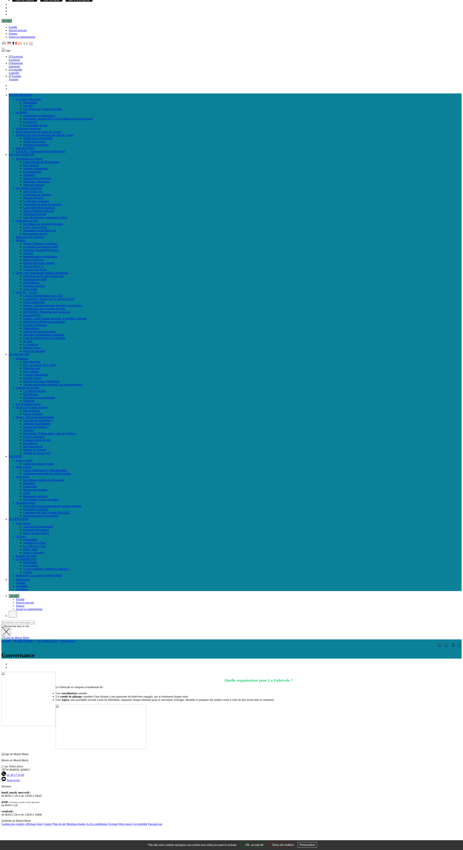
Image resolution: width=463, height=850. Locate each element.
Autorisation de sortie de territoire (42, 204)
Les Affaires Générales (29, 188)
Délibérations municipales (38, 138)
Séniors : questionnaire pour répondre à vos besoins (52, 305)
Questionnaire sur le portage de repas (44, 308)
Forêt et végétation (33, 436)
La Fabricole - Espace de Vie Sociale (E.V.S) (49, 298)
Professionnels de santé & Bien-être (43, 276)
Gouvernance (31, 565)
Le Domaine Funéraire (36, 201)
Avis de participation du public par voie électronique (53, 384)
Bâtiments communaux (36, 181)
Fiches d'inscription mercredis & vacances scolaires (52, 506)
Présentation (30, 102)
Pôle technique (31, 410)
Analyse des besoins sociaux (39, 331)
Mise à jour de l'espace (36, 533)
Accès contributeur (97, 824)
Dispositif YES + (33, 315)
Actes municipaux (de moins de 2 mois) (38, 131)
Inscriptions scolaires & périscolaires (44, 479)
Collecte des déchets (27, 387)
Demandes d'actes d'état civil (39, 230)
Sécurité (20, 240)
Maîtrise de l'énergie (34, 449)
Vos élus (28, 105)
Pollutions (29, 400)
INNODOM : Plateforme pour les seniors (46, 311)
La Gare (20, 536)
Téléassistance (31, 328)
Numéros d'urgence (34, 285)
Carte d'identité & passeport (39, 207)
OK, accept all (254, 844)
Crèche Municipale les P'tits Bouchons (45, 470)
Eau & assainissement (28, 404)
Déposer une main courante (38, 263)
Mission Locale (32, 347)
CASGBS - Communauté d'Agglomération (40, 151)
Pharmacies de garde (35, 279)
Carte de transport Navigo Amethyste (44, 338)
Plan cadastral (31, 371)
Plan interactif (31, 165)
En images (22, 589)
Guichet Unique (32, 378)
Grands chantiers (32, 413)
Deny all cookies (283, 844)
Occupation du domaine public (40, 246)
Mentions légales (76, 824)
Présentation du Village (29, 158)
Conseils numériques (35, 324)
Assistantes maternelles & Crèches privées (47, 473)
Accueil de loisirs (26, 502)
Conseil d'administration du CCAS (43, 295)
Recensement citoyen (35, 233)
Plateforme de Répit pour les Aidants (44, 321)
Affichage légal (33, 824)
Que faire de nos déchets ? (38, 420)
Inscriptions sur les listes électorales (43, 223)
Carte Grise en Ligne (35, 227)
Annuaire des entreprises (37, 178)
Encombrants (30, 394)
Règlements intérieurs (35, 496)
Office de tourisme (33, 184)
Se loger (28, 341)
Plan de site (59, 824)
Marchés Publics (25, 148)
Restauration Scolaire (35, 489)
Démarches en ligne (27, 220)
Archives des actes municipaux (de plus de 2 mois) (45, 135)
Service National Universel (38, 210)
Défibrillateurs (31, 282)
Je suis (6, 20)
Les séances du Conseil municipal (42, 108)
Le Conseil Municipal (28, 99)
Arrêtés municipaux (34, 141)
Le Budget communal (28, 128)
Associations (23, 523)
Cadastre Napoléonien (35, 374)
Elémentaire (30, 486)
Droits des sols (31, 368)
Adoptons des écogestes (36, 423)
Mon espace (125, 824)
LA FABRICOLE (26, 559)
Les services (30, 121)
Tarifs (26, 493)
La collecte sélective (34, 391)
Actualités (21, 586)
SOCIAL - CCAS (26, 292)
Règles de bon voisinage (30, 236)
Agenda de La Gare (34, 542)
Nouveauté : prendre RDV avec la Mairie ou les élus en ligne (58, 118)
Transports (29, 175)
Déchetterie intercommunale (39, 397)
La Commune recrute (35, 125)
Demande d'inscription (36, 529)
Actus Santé (30, 289)
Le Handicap (30, 344)
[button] (453, 645)
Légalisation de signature (37, 194)
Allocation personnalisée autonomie (43, 334)
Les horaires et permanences (39, 115)
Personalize (307, 844)
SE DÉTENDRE (23, 640)
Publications (23, 579)
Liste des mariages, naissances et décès (45, 217)
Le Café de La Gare (34, 546)
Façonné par (155, 824)
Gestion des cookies (12, 824)
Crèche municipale (33, 302)
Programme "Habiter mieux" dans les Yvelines (49, 433)
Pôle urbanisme (32, 361)
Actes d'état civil (32, 191)
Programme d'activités (35, 509)
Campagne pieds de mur (37, 439)
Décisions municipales (36, 144)
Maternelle (29, 483)
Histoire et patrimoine (35, 168)
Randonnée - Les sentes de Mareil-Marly (39, 575)
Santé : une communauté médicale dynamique (42, 272)
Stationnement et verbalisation (40, 256)
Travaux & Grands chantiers (32, 407)
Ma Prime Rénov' (33, 446)
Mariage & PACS (33, 197)
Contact (27, 572)
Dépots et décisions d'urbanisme (41, 381)
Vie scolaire (22, 476)
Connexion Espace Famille (38, 463)
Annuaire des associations (38, 526)
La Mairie (21, 112)
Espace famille (24, 460)
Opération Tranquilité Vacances (41, 250)
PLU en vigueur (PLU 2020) (39, 365)
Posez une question (34, 351)
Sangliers (28, 253)
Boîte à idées (30, 549)
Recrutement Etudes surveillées (41, 499)
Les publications (32, 171)
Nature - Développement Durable (35, 417)
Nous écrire (13, 780)
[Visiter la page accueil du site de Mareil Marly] (15, 637)
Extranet (113, 824)
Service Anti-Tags (33, 259)
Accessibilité (140, 824)
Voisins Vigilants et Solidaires (40, 243)
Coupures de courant (35, 269)
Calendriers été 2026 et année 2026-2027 (46, 512)
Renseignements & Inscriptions (41, 515)
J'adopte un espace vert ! (37, 453)
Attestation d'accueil (34, 214)
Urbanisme (22, 358)
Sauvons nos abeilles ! (35, 426)
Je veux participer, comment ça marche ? (46, 568)
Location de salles (26, 555)
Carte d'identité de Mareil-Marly (41, 162)
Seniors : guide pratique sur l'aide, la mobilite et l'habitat (55, 318)
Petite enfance (24, 466)
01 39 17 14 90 (15, 774)
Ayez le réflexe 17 (33, 266)
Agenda (20, 582)
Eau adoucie (30, 443)
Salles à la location (33, 552)
